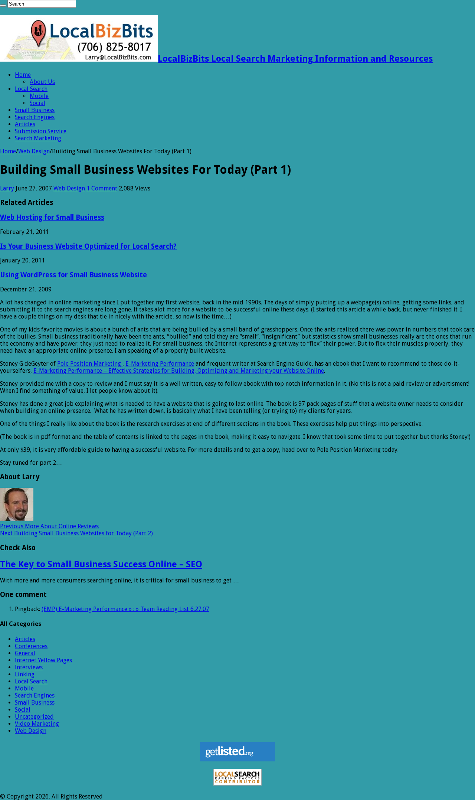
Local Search (31, 88)
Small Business (35, 110)
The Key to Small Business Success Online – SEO (101, 564)
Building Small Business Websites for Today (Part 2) (76, 533)
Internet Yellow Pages (43, 660)
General (25, 653)
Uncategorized (34, 716)
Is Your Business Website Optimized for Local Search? (88, 246)
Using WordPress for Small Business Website (73, 275)
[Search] (3, 5)
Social (37, 103)
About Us (42, 81)
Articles (25, 124)
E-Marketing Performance (159, 363)
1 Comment (101, 188)
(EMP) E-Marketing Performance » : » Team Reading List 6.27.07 (125, 609)
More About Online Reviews (49, 526)
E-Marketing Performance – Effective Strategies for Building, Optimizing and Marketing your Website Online (178, 370)
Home (23, 74)
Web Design (34, 151)
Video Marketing (37, 723)
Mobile (39, 95)
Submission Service (40, 131)
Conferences (31, 646)
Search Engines (35, 117)
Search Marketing (38, 138)
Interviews (29, 667)
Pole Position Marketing (89, 363)
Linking (25, 674)
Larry (8, 188)
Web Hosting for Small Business (52, 217)
